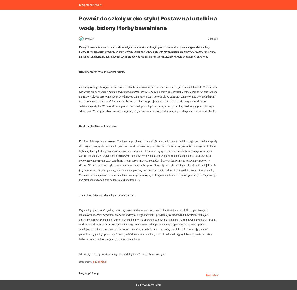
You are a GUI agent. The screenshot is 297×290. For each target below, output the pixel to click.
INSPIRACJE (100, 261)
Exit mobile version (148, 285)
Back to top (212, 275)
